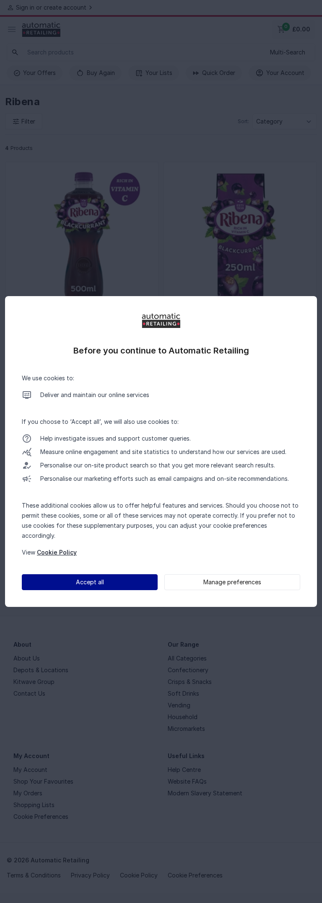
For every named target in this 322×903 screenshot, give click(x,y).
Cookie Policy (57, 552)
